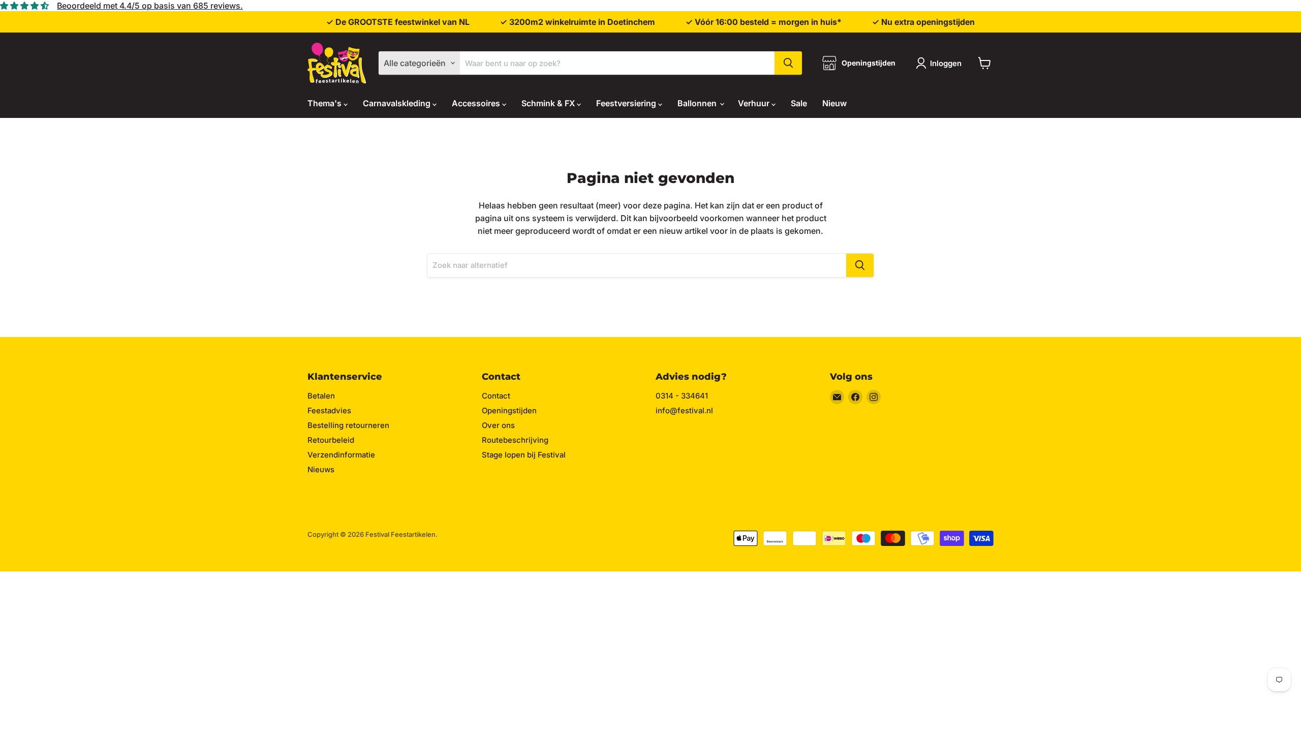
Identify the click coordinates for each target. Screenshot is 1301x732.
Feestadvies (329, 410)
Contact (496, 396)
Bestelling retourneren (348, 425)
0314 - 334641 (682, 396)
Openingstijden (509, 410)
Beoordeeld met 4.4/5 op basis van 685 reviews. (150, 6)
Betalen (321, 396)
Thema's (325, 103)
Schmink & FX (549, 103)
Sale (799, 103)
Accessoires (477, 103)
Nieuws (320, 469)
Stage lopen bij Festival (524, 455)
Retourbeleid (330, 440)
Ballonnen (698, 103)
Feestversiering (627, 103)
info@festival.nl (684, 410)
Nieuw (834, 103)
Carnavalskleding (397, 103)
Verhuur (754, 103)
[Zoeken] (788, 63)
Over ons (498, 425)
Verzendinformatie (341, 455)
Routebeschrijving (515, 440)
